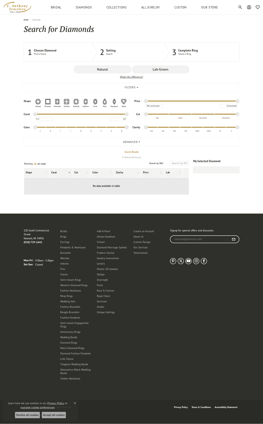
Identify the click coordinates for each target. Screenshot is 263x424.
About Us (138, 236)
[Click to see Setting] (128, 52)
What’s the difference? (131, 76)
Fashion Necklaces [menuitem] (70, 290)
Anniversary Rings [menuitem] (70, 331)
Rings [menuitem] (63, 236)
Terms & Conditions (201, 407)
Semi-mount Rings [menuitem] (70, 279)
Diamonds (84, 7)
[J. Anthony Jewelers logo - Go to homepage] (17, 7)
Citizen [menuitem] (101, 242)
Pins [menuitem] (62, 269)
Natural (102, 69)
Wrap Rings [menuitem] (66, 296)
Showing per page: (35, 164)
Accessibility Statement (226, 407)
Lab (168, 172)
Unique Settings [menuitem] (106, 312)
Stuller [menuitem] (100, 306)
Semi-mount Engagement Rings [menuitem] (74, 324)
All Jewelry (150, 7)
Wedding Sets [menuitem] (67, 301)
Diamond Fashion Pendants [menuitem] (75, 353)
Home (26, 20)
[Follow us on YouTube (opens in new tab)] (188, 261)
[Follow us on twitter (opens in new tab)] (181, 261)
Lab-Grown (160, 69)
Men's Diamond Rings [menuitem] (72, 348)
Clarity (119, 172)
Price (146, 172)
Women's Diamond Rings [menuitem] (74, 285)
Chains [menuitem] (64, 274)
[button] (240, 7)
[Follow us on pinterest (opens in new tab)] (173, 261)
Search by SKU (156, 163)
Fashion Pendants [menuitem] (70, 317)
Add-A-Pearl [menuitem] (103, 231)
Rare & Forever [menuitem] (105, 290)
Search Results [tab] (132, 151)
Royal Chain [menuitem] (103, 296)
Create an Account (143, 231)
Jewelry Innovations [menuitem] (108, 258)
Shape (29, 172)
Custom (180, 7)
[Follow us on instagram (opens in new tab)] (196, 261)
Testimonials (140, 252)
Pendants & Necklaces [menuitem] (73, 247)
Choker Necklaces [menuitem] (70, 378)
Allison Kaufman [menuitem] (106, 236)
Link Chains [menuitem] (66, 358)
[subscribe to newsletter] (233, 239)
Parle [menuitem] (100, 285)
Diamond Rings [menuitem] (68, 342)
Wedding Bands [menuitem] (68, 337)
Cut (76, 172)
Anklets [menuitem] (64, 263)
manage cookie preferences (37, 407)
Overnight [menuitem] (102, 279)
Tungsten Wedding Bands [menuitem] (74, 364)
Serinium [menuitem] (102, 301)
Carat (54, 172)
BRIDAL (56, 7)
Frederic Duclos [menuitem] (105, 252)
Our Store (209, 7)
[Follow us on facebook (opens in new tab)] (204, 261)
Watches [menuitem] (65, 258)
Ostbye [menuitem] (101, 274)
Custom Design (141, 242)
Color (95, 172)
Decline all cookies (27, 414)
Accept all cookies (54, 414)
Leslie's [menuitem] (101, 263)
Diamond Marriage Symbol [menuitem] (112, 247)
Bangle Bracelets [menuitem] (69, 312)
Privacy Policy (181, 407)
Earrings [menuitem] (65, 242)
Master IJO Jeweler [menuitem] (107, 269)
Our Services (140, 247)
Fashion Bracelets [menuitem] (70, 306)
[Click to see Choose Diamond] (58, 52)
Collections (116, 7)
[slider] (146, 101)
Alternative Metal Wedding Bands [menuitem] (75, 371)
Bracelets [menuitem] (65, 252)
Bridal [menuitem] (63, 231)
